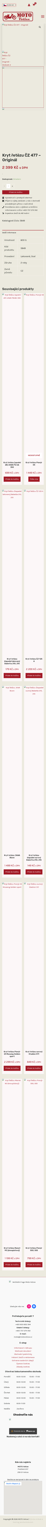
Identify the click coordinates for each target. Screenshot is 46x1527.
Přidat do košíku (15, 192)
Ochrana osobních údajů (23, 1360)
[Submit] (21, 4)
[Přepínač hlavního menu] (42, 16)
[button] (40, 27)
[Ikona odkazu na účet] (29, 5)
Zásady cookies (23, 1366)
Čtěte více (34, 479)
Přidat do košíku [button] (12, 479)
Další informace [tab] (9, 232)
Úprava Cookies (23, 1363)
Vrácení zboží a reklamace (23, 1357)
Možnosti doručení (23, 1351)
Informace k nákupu (23, 1348)
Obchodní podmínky (23, 1354)
